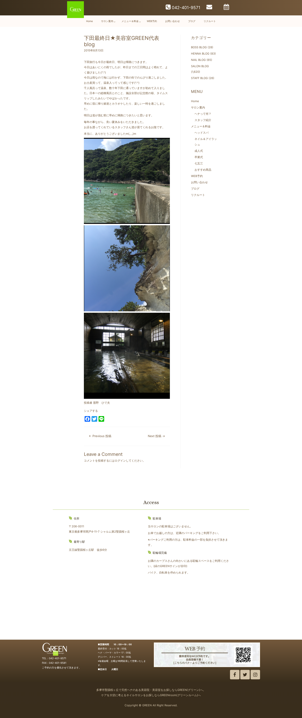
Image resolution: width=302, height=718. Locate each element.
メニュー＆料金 (130, 21)
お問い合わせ (172, 21)
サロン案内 (107, 21)
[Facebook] (234, 674)
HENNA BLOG (200, 53)
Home (89, 21)
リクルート (210, 21)
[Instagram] (255, 674)
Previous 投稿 (100, 436)
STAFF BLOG (199, 78)
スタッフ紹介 (203, 120)
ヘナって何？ (203, 113)
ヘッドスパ (201, 132)
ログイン (120, 460)
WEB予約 (152, 21)
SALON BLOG (200, 66)
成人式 (199, 151)
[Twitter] (245, 674)
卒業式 (199, 157)
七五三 (199, 163)
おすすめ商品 (203, 169)
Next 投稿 (156, 436)
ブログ (191, 21)
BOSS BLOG (199, 47)
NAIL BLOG (198, 60)
